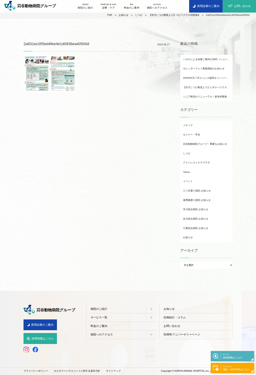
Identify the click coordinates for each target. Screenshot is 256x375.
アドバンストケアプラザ (196, 162)
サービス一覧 (99, 317)
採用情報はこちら (43, 338)
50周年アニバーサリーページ (182, 334)
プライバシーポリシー (36, 370)
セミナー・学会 (191, 134)
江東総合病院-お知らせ (195, 228)
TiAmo (186, 172)
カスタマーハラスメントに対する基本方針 (77, 370)
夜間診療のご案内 (42, 324)
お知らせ (188, 237)
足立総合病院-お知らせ (195, 218)
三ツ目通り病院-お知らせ (197, 190)
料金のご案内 (131, 6)
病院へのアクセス (157, 6)
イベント (188, 181)
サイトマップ (113, 370)
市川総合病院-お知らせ (195, 209)
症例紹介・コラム (175, 317)
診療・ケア (109, 6)
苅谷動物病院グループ (36, 6)
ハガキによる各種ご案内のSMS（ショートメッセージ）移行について (207, 59)
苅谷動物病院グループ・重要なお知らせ (205, 144)
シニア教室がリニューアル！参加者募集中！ (207, 96)
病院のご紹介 (85, 6)
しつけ (186, 153)
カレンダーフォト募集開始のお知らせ (203, 68)
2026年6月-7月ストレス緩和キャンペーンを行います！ (207, 77)
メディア (188, 125)
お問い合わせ (172, 325)
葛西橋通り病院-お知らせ (197, 200)
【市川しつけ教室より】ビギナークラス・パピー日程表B (207, 87)
